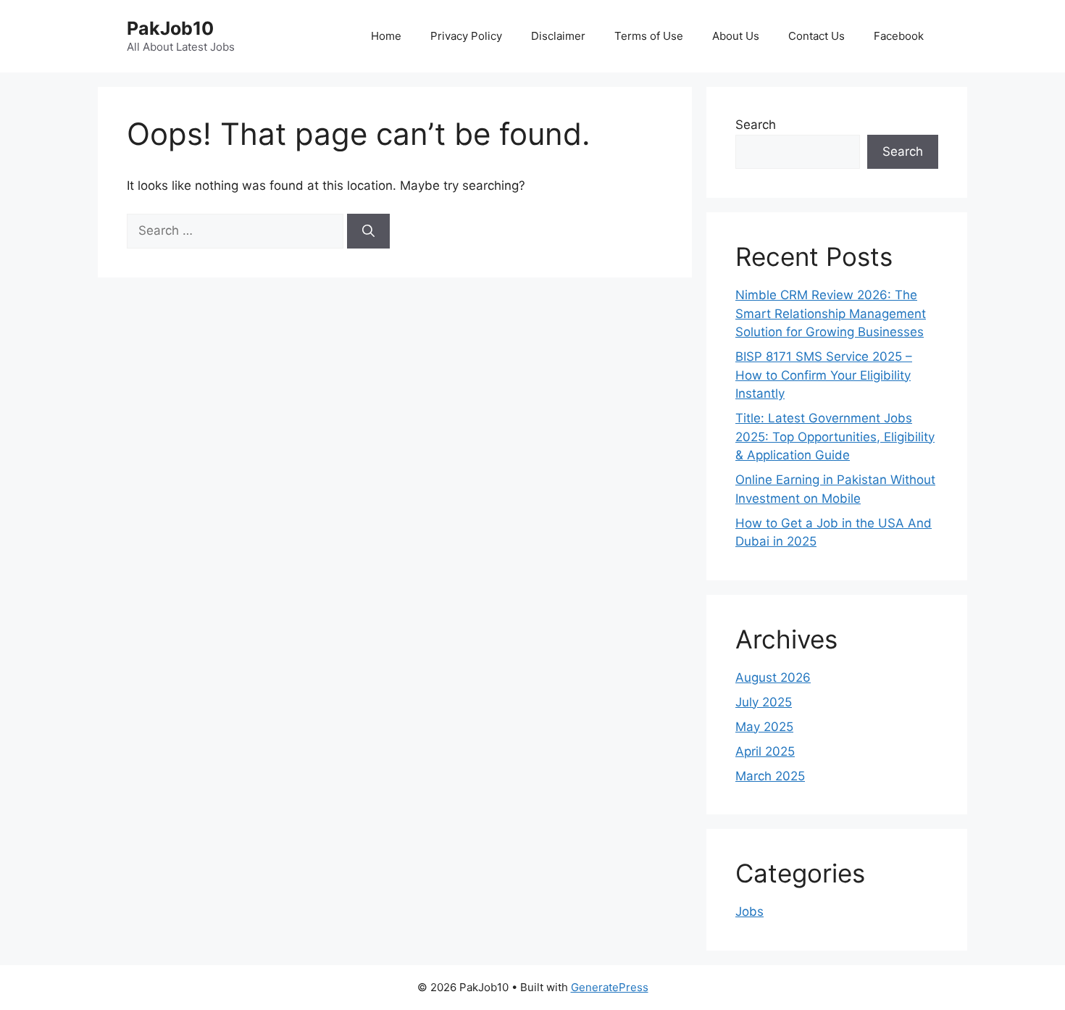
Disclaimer (558, 36)
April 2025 (765, 751)
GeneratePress (609, 987)
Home (386, 36)
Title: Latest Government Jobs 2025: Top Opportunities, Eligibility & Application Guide (835, 436)
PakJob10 (170, 28)
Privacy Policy (466, 36)
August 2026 (773, 677)
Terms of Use (648, 36)
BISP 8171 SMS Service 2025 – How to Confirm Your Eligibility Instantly (823, 375)
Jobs (749, 911)
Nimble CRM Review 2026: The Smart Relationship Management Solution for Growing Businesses (830, 313)
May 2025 (764, 726)
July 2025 (763, 702)
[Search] (368, 231)
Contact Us (816, 36)
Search (755, 124)
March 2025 (770, 776)
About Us (735, 36)
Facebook (899, 36)
